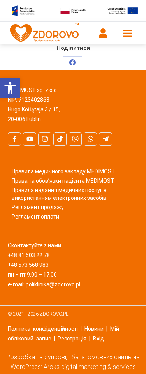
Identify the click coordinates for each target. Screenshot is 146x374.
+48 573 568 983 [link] (28, 265)
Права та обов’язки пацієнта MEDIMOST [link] (63, 181)
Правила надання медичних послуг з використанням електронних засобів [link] (59, 194)
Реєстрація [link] (72, 338)
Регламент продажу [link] (38, 207)
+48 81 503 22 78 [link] (29, 255)
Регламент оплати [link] (35, 216)
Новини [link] (94, 329)
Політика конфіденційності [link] (43, 329)
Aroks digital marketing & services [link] (90, 366)
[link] (10, 88)
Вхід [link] (98, 338)
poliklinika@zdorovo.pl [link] (53, 284)
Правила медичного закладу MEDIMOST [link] (63, 171)
